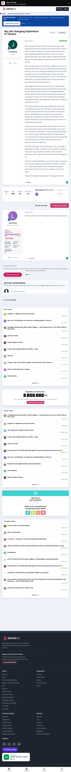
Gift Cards (5, 706)
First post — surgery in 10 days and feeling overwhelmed (26, 539)
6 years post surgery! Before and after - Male (22, 349)
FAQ (3, 686)
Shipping (39, 717)
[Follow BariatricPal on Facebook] (4, 744)
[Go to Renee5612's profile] (5, 336)
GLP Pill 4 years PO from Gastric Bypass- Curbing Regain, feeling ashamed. (32, 559)
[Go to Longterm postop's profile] (5, 314)
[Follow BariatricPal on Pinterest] (14, 744)
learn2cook (13, 223)
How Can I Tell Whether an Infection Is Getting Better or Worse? (29, 320)
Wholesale (39, 731)
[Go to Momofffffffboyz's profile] (5, 526)
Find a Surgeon (41, 683)
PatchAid (5, 717)
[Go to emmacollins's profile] (5, 321)
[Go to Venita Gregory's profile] (5, 553)
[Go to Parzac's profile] (5, 532)
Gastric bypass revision (15, 342)
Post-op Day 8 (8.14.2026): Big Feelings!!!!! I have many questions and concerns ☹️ (35, 450)
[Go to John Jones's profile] (5, 546)
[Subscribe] (43, 503)
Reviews (4, 689)
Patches (10, 356)
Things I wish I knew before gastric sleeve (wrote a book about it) (29, 362)
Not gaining (11, 552)
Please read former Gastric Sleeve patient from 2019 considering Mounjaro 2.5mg (35, 546)
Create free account (13, 274)
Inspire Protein (7, 722)
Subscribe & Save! (7, 700)
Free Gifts (5, 709)
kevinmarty (13, 52)
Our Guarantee (41, 728)
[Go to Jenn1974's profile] (5, 342)
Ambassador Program (9, 703)
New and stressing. (13, 532)
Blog (3, 677)
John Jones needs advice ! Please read (20, 588)
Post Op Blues (12, 376)
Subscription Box (7, 694)
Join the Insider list (10, 662)
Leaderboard (40, 677)
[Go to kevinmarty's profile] (12, 44)
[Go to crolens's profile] (5, 369)
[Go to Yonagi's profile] (5, 327)
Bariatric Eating (7, 728)
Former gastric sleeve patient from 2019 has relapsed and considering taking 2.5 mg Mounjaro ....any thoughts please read (36, 580)
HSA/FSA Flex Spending (9, 680)
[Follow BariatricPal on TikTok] (19, 744)
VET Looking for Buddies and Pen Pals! (20, 430)
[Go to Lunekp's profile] (5, 349)
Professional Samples (43, 734)
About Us (5, 674)
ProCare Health (7, 725)
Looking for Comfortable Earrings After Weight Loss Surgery (27, 572)
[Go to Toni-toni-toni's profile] (5, 376)
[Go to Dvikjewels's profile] (5, 573)
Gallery (38, 680)
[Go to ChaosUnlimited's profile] (5, 464)
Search (38, 686)
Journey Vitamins (7, 731)
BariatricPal (5, 719)
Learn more (3, 3)
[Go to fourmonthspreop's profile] (5, 559)
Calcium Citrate (12, 335)
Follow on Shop (11, 749)
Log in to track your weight (35, 402)
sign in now (45, 285)
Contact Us (39, 725)
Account (39, 722)
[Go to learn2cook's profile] (36, 194)
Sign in (23, 23)
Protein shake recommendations (18, 525)
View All (34, 383)
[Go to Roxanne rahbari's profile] (5, 356)
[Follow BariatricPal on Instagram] (9, 744)
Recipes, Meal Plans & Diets (11, 683)
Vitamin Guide (6, 691)
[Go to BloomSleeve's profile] (5, 363)
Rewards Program (8, 697)
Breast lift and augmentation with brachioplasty (24, 464)
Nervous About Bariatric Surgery (18, 369)
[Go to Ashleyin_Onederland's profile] (5, 430)
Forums (38, 674)
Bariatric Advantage (8, 734)
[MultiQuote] (26, 258)
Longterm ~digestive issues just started (20, 314)
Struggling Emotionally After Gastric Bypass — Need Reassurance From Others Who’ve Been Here (37, 328)
